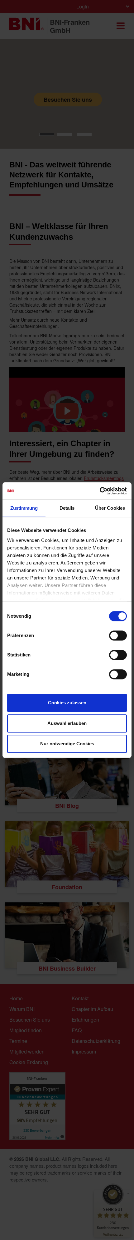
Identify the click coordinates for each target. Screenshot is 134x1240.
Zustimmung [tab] (24, 508)
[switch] (118, 635)
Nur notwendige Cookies (67, 743)
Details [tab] (67, 508)
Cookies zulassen (67, 702)
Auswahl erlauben (67, 723)
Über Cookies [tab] (110, 508)
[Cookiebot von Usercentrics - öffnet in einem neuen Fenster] (99, 491)
